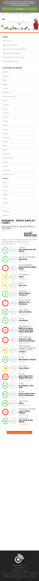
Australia (6, 72)
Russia (5, 182)
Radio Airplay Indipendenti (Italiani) (15, 49)
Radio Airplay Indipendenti (12, 53)
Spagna (5, 195)
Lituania (5, 133)
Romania (5, 178)
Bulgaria (5, 84)
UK (4, 207)
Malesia (5, 142)
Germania (6, 113)
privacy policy (24, 5)
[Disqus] (19, 462)
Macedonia (6, 137)
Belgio (5, 80)
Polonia (5, 166)
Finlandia (6, 105)
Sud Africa (6, 211)
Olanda (5, 162)
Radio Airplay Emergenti (11, 61)
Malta (5, 146)
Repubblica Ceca (8, 174)
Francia (5, 109)
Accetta (19, 9)
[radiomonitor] (30, 234)
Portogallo (6, 170)
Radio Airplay (7, 41)
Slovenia (5, 190)
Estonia (5, 101)
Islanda (5, 125)
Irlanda (5, 121)
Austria (5, 76)
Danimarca (6, 92)
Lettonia (5, 129)
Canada (5, 88)
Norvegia (6, 154)
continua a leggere (23, 244)
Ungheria (6, 215)
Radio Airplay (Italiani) (10, 45)
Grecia (5, 117)
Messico (5, 150)
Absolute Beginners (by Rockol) (13, 57)
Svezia (5, 199)
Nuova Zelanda (8, 158)
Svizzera (5, 203)
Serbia (5, 186)
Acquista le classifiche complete (19, 432)
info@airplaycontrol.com (19, 570)
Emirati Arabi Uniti (9, 96)
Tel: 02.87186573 (19, 568)
